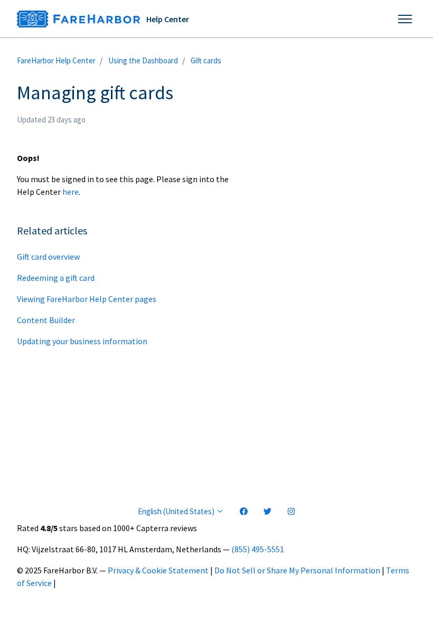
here (70, 191)
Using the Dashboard (143, 60)
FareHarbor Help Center (56, 60)
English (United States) (177, 511)
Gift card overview (48, 256)
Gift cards (206, 60)
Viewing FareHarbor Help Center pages (86, 299)
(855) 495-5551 (257, 549)
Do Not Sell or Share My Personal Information (297, 570)
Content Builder (46, 320)
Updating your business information (82, 341)
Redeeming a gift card (56, 277)
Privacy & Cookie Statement (158, 570)
